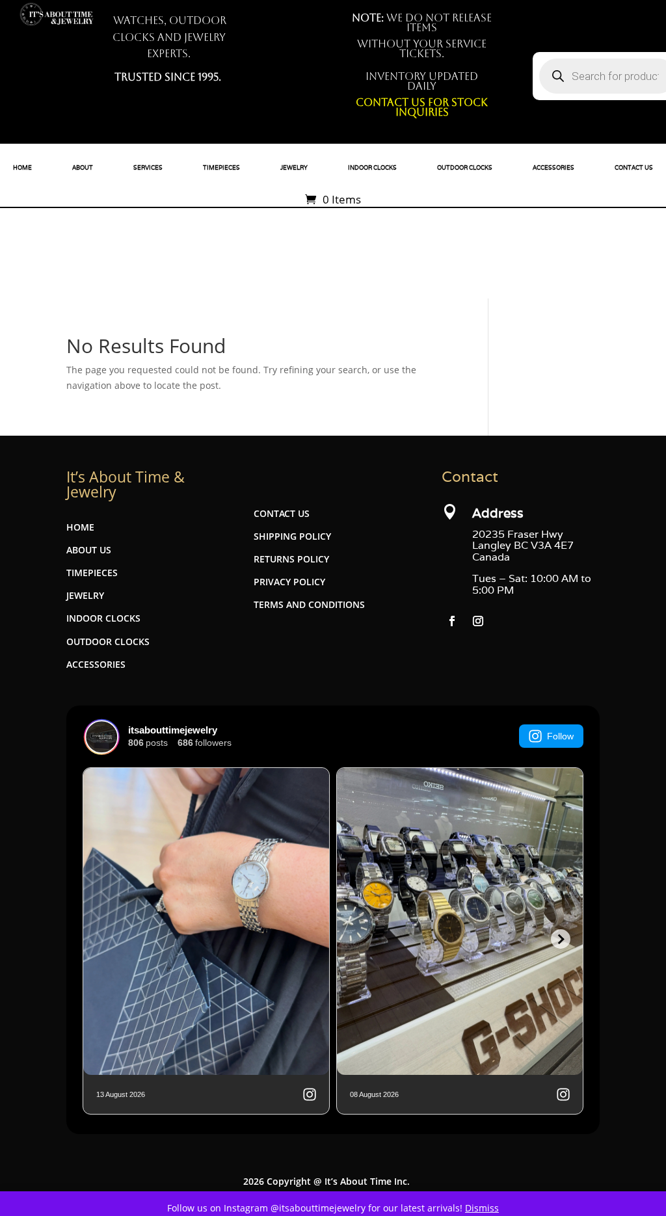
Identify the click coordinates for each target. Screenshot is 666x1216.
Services (148, 168)
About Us (88, 550)
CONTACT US (282, 513)
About (82, 168)
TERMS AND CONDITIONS (309, 604)
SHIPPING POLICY (292, 536)
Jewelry (294, 168)
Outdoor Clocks (464, 168)
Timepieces (221, 168)
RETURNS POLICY (291, 559)
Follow (560, 736)
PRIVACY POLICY (289, 581)
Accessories (553, 168)
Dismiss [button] (482, 1208)
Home (22, 168)
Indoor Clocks (372, 168)
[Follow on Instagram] (478, 621)
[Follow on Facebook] (452, 621)
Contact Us (634, 168)
